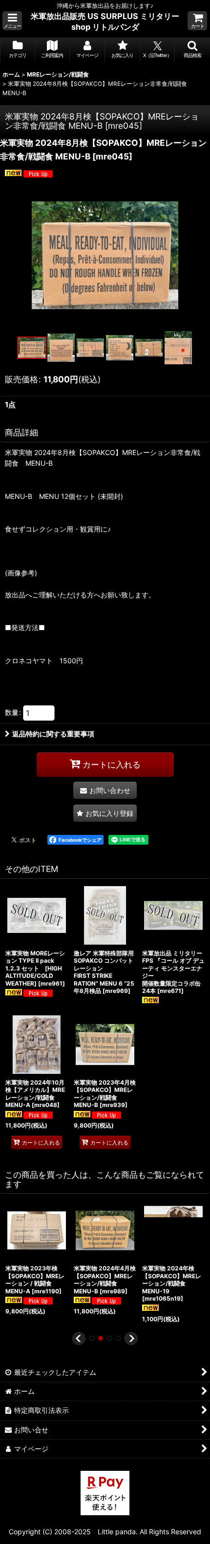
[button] (12, 20)
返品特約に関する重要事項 (53, 734)
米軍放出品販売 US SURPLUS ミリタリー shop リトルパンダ (105, 21)
